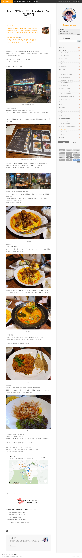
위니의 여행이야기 (7, 1)
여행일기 (61, 157)
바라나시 (61, 152)
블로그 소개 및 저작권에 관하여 (67, 33)
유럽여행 (75, 152)
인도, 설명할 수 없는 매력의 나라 (70, 74)
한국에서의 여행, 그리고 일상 (13, 509)
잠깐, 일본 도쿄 (70, 66)
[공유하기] (11, 493)
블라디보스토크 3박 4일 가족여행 (70, 96)
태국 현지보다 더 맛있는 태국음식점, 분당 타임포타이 (28, 12)
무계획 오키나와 (70, 72)
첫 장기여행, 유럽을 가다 (70, 88)
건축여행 (68, 159)
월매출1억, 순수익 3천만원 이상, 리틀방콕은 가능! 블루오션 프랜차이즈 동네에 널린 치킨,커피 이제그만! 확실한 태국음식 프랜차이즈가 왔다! (23, 31)
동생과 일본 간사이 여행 (70, 91)
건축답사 (75, 155)
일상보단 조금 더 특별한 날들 (70, 123)
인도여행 (68, 157)
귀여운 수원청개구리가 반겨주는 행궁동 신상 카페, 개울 (18, 522)
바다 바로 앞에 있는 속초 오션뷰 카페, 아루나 (16, 514)
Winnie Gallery (69, 101)
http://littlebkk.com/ (11, 26)
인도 (60, 159)
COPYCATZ (78, 556)
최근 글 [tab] (63, 142)
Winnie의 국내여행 (70, 121)
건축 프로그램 (70, 115)
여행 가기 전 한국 (70, 63)
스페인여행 (69, 150)
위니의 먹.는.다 (24, 509)
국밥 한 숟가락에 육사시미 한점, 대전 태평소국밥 (17, 512)
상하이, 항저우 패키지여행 (70, 93)
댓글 (7, 531)
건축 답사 (70, 112)
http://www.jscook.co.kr (12, 37)
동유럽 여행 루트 (70, 58)
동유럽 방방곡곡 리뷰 (70, 55)
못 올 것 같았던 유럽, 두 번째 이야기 (70, 80)
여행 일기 (70, 61)
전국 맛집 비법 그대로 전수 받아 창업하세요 (19, 42)
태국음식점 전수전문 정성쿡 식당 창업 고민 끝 (21, 40)
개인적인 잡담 (69, 137)
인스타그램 (60, 1)
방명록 (64, 1)
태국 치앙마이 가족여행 (70, 99)
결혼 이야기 (70, 134)
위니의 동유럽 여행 (69, 50)
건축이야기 (69, 1)
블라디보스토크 (77, 150)
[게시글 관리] (13, 493)
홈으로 (3, 554)
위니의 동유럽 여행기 (70, 52)
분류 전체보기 (69, 47)
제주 (67, 152)
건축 (74, 157)
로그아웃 (11, 554)
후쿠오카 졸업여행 (70, 85)
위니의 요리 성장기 (70, 131)
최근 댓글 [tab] (74, 142)
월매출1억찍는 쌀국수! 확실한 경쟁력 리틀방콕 (22, 28)
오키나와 (61, 155)
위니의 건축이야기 (64, 31)
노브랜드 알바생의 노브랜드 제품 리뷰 (70, 126)
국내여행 (68, 155)
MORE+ (78, 34)
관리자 (74, 1)
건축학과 (61, 150)
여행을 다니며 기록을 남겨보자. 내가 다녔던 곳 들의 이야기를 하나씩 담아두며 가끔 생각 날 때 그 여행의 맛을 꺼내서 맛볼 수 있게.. (25, 541)
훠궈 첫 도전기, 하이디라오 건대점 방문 (15, 517)
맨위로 (15, 554)
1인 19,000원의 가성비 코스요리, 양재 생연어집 (17, 519)
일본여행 (75, 159)
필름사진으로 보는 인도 (70, 77)
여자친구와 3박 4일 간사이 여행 (70, 82)
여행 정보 (69, 104)
